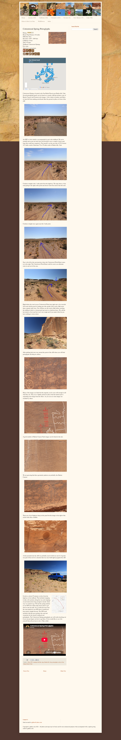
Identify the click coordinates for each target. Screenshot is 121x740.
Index (49, 21)
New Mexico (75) (78, 18)
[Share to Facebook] (36, 660)
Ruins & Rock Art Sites (28, 21)
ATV (31, 662)
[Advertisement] (85, 44)
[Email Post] (27, 660)
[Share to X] (35, 660)
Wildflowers (41, 21)
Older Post (63, 671)
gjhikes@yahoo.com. (37, 722)
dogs (43, 662)
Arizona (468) (32, 18)
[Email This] (31, 660)
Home (23, 18)
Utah (31, 664)
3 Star (28, 662)
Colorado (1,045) (55, 18)
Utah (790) (89, 18)
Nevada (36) (67, 18)
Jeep (51, 662)
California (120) (43, 18)
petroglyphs (55, 662)
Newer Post (26, 671)
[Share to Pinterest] (38, 660)
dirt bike (39, 662)
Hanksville (46, 662)
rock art (60, 662)
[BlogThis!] (33, 660)
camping (35, 662)
